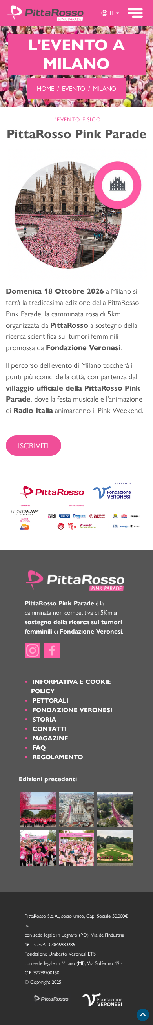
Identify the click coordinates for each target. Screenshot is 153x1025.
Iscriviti (33, 445)
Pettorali (50, 700)
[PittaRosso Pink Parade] (45, 13)
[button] (109, 13)
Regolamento (58, 757)
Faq (39, 747)
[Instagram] (32, 650)
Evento (73, 88)
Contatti (50, 729)
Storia (44, 719)
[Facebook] (52, 650)
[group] (109, 13)
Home (45, 88)
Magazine (50, 738)
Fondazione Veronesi (72, 710)
